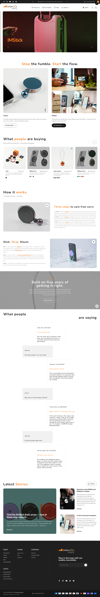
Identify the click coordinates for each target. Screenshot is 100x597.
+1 (60, 177)
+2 (84, 176)
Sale (4, 559)
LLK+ (7, 171)
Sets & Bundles (7, 562)
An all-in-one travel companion (86, 515)
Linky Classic (57, 171)
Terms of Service (7, 579)
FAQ (18, 555)
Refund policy (5, 594)
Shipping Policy (7, 572)
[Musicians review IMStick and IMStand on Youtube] (67, 498)
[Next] (66, 1)
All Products (6, 553)
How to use (20, 553)
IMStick (5, 557)
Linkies (5, 555)
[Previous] (33, 1)
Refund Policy (6, 574)
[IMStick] (74, 90)
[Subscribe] (85, 565)
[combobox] (90, 1)
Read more (9, 529)
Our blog (19, 557)
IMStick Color (81, 171)
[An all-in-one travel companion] (67, 524)
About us (33, 553)
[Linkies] (25, 90)
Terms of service (17, 594)
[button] (47, 205)
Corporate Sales (35, 555)
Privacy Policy (6, 576)
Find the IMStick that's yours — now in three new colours (27, 516)
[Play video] (26, 217)
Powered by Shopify (19, 592)
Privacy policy (11, 594)
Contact (33, 557)
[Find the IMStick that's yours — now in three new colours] (29, 511)
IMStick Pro (33, 171)
